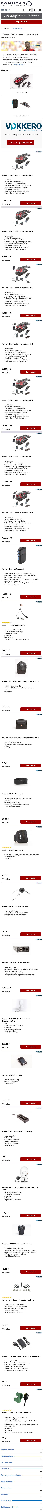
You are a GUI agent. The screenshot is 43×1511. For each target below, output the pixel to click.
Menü (7, 10)
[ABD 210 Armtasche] (21, 836)
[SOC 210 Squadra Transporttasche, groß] (21, 668)
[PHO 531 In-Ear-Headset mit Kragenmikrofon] (21, 1005)
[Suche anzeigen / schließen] (24, 10)
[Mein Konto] (34, 10)
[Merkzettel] (29, 10)
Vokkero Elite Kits (22, 93)
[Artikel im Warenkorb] (40, 10)
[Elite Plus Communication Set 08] (21, 499)
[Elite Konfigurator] (21, 1061)
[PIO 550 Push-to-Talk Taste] (21, 892)
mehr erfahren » (19, 65)
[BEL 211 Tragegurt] (21, 780)
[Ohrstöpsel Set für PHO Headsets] (21, 1286)
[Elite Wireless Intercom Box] (21, 949)
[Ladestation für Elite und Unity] (21, 1117)
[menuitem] (5, 10)
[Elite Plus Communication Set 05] (21, 330)
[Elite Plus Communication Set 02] (21, 161)
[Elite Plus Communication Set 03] (21, 218)
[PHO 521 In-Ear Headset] (21, 611)
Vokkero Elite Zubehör (21, 116)
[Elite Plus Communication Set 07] (21, 443)
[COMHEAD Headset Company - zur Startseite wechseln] (21, 3)
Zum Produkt (31, 203)
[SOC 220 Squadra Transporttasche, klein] (21, 724)
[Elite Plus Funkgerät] (21, 555)
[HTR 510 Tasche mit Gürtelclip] (21, 1230)
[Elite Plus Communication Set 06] (21, 386)
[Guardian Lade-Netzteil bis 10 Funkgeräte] (21, 1342)
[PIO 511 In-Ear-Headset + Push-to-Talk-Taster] (21, 1174)
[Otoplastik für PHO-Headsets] (21, 1399)
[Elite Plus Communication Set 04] (21, 274)
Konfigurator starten (21, 22)
